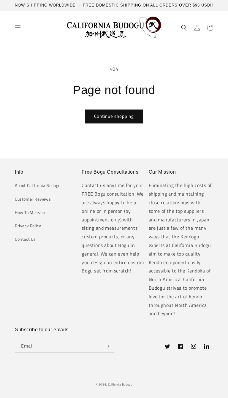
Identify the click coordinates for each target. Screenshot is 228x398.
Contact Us (25, 239)
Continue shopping (114, 116)
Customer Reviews (33, 199)
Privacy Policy (28, 226)
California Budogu (120, 384)
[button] (17, 27)
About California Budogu (38, 185)
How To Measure (30, 212)
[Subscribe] (107, 346)
